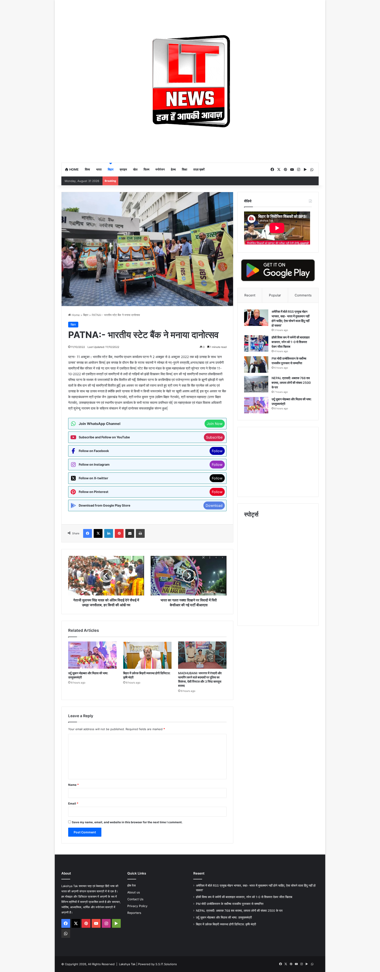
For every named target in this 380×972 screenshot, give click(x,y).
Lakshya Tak (127, 964)
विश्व (87, 169)
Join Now (215, 423)
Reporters (134, 913)
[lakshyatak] (190, 81)
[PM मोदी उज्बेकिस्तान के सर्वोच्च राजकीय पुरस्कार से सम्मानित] (256, 364)
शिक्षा (184, 169)
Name (73, 784)
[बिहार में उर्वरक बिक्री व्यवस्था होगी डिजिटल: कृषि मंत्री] (147, 655)
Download (214, 505)
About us (133, 892)
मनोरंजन (160, 169)
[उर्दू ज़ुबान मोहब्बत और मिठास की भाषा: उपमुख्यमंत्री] (92, 655)
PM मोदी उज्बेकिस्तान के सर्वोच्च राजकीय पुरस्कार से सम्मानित (229, 904)
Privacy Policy (137, 906)
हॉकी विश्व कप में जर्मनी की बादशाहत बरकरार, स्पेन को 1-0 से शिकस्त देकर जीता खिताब (291, 341)
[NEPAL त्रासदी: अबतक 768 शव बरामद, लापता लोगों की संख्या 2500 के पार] (256, 384)
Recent (249, 295)
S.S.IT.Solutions (166, 964)
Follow (217, 451)
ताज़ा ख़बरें (199, 169)
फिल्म (146, 169)
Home (74, 169)
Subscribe (214, 437)
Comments (303, 295)
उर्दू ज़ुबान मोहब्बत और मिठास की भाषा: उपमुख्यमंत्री (224, 917)
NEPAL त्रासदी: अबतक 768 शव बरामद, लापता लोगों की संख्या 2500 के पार (291, 382)
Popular (275, 295)
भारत (99, 169)
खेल (135, 169)
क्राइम (123, 169)
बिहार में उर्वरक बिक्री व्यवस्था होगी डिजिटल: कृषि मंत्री (226, 924)
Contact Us (135, 899)
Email (73, 803)
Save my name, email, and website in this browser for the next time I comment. (127, 822)
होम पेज (131, 885)
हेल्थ (173, 169)
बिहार (110, 169)
